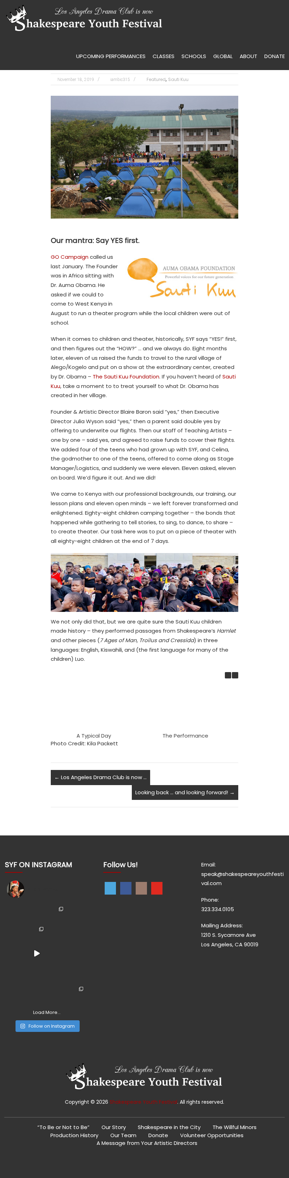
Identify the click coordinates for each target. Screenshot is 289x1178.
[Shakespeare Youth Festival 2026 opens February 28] (76, 913)
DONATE (274, 56)
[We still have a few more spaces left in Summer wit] (37, 913)
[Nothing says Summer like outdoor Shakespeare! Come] (57, 933)
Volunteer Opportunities (212, 1135)
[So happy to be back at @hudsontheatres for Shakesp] (16, 973)
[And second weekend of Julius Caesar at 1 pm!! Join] (16, 993)
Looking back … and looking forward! (185, 792)
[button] (235, 675)
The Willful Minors (235, 1127)
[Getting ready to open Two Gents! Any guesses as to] (57, 953)
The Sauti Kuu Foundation (126, 376)
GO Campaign (69, 257)
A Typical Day (93, 735)
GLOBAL (223, 56)
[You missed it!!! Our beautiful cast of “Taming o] (37, 933)
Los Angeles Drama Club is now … (100, 777)
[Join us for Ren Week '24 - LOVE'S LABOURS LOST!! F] (57, 973)
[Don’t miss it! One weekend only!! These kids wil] (16, 933)
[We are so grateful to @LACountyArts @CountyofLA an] (37, 973)
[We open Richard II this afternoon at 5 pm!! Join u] (37, 993)
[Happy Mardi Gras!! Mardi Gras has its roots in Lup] (76, 993)
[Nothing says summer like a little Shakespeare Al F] (16, 913)
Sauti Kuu (178, 79)
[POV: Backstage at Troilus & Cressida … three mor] (16, 953)
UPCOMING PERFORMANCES (111, 56)
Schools (194, 56)
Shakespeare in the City (169, 1127)
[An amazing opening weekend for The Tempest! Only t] (76, 973)
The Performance (185, 735)
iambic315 (120, 79)
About (248, 56)
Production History (74, 1135)
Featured (156, 79)
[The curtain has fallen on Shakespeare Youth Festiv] (57, 913)
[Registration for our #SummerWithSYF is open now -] (76, 933)
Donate (158, 1135)
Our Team (123, 1135)
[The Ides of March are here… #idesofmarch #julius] (37, 953)
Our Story (114, 1127)
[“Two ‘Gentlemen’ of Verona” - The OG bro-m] (76, 953)
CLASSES (163, 56)
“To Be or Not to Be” (63, 1127)
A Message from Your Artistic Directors (147, 1143)
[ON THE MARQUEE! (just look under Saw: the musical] (57, 993)
